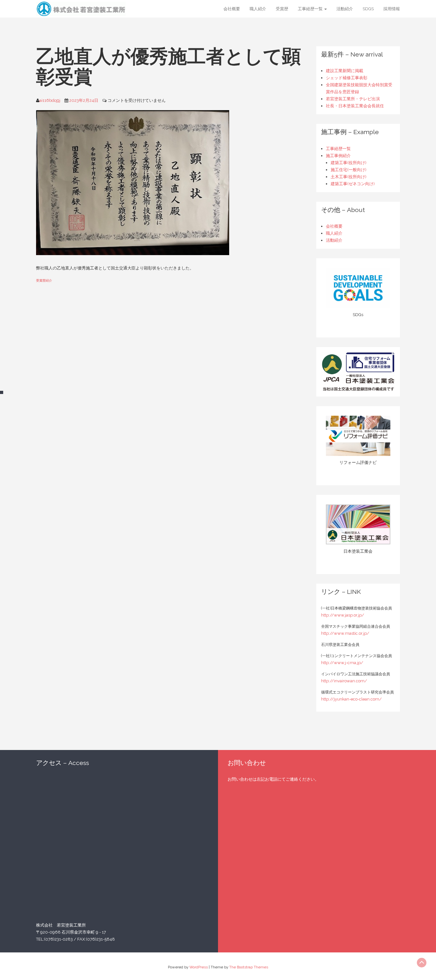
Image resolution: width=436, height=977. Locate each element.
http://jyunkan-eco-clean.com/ (351, 699)
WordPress (198, 967)
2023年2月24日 (83, 100)
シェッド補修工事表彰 (346, 77)
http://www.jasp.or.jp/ (342, 615)
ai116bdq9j (49, 100)
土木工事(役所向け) (348, 176)
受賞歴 (282, 8)
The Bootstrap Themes (248, 967)
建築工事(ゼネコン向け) (353, 183)
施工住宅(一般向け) (348, 169)
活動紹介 (344, 8)
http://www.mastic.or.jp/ (345, 633)
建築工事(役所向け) (348, 162)
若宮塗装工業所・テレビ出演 (353, 98)
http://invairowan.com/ (344, 680)
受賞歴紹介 (44, 280)
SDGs (368, 8)
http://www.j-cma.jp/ (342, 662)
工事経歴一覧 (311, 8)
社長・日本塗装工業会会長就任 (355, 105)
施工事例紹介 (338, 155)
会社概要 (231, 8)
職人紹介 (258, 8)
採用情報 (391, 8)
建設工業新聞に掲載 (344, 70)
